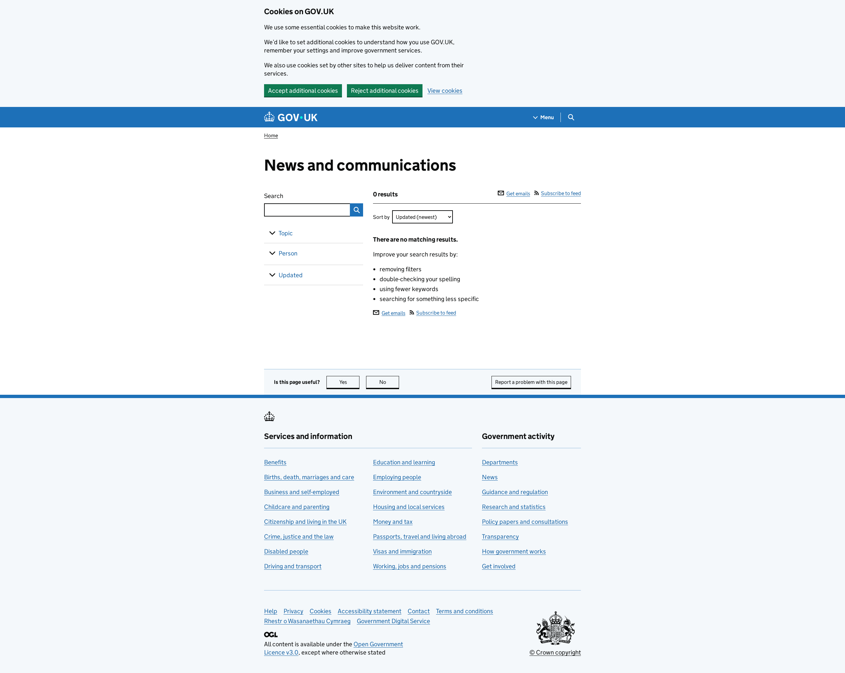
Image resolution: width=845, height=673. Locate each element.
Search (297, 196)
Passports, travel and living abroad (419, 536)
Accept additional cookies (303, 90)
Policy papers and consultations (525, 521)
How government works (514, 551)
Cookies (320, 611)
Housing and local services (409, 507)
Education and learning (404, 462)
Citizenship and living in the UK (305, 521)
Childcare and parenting (296, 507)
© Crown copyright (555, 652)
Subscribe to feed (561, 193)
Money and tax (393, 521)
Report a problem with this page (531, 382)
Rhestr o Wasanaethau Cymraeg (307, 621)
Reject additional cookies (385, 90)
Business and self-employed (301, 492)
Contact (419, 611)
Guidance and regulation (515, 492)
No (389, 382)
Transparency (500, 536)
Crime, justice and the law (299, 536)
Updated (291, 275)
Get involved (499, 566)
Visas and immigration (402, 551)
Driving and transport (292, 566)
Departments (500, 462)
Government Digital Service (393, 621)
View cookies (444, 90)
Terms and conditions (464, 611)
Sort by (381, 217)
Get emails (518, 193)
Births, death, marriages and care (309, 477)
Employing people (397, 477)
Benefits (275, 462)
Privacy (293, 611)
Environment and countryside (412, 492)
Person (288, 253)
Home (271, 135)
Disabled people (286, 551)
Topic (286, 233)
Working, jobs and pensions (409, 566)
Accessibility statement (369, 611)
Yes (349, 382)
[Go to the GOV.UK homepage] (291, 117)
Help (270, 611)
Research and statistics (514, 507)
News (490, 477)
